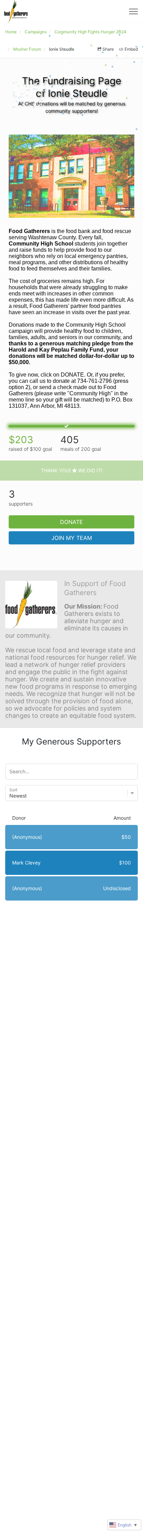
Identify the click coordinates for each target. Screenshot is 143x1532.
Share (108, 49)
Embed (131, 49)
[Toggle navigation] (133, 11)
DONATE (71, 521)
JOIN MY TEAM (71, 537)
